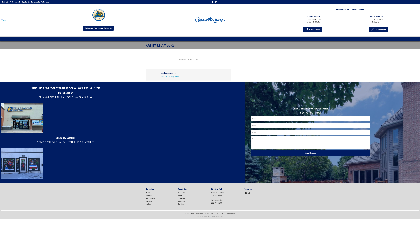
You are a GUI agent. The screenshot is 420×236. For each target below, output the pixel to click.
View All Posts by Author (170, 77)
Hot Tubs (181, 193)
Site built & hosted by (210, 216)
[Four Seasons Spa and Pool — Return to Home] (33, 20)
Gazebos (181, 201)
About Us (148, 195)
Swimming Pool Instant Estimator (98, 28)
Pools (180, 195)
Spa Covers (182, 198)
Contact (148, 204)
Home (147, 193)
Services (181, 204)
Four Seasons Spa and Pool (203, 213)
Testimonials (150, 198)
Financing (148, 201)
